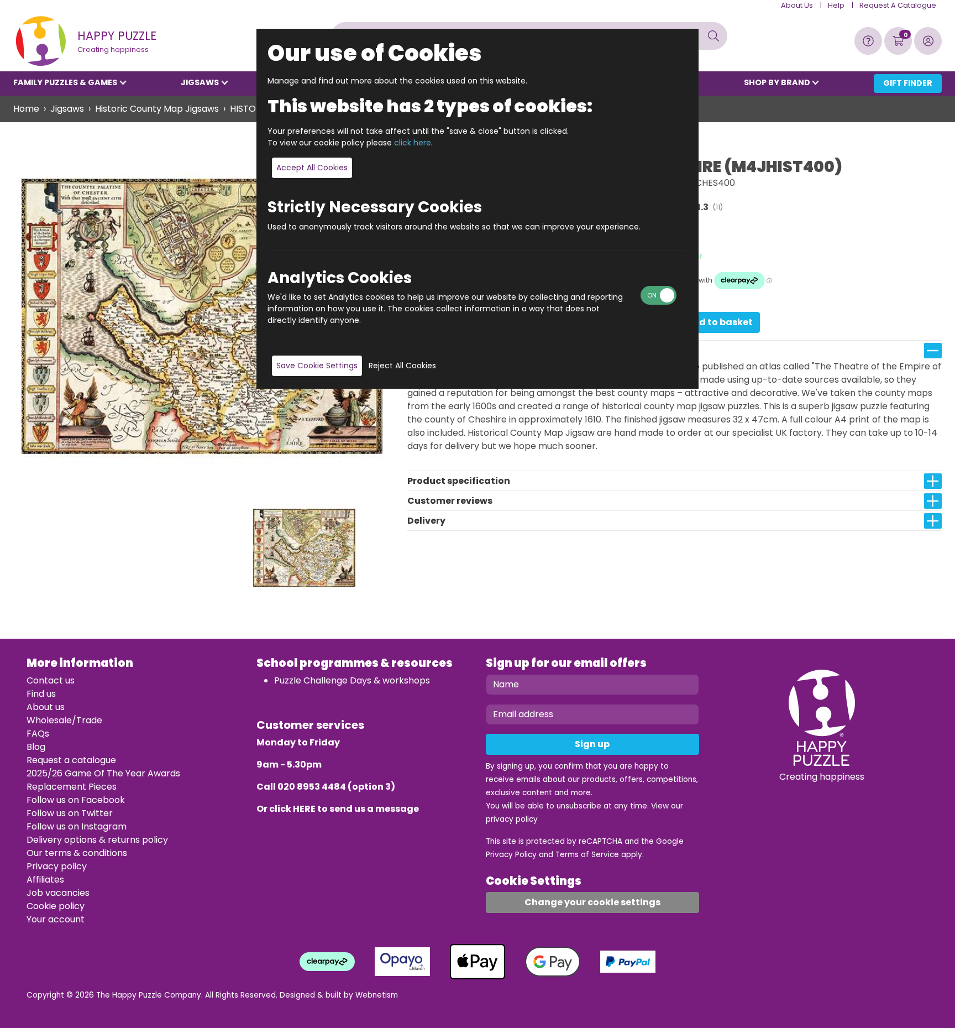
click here (412, 142)
